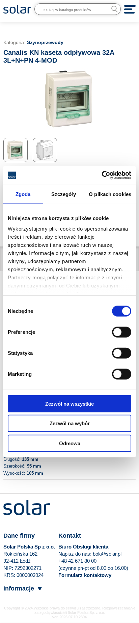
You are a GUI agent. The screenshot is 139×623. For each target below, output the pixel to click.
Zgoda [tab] (23, 194)
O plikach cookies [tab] (110, 194)
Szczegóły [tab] (63, 194)
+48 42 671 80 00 (77, 561)
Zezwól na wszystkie (69, 403)
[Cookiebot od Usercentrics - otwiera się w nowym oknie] (101, 175)
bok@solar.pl (107, 554)
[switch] (121, 331)
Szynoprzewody (45, 42)
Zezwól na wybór (70, 423)
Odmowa (69, 443)
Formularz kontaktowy (84, 575)
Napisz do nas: (75, 554)
